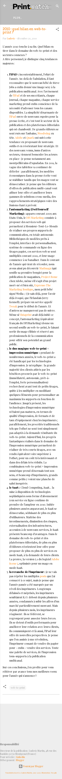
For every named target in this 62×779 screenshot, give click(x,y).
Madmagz (45, 268)
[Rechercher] (57, 7)
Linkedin (20, 757)
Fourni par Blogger (33, 766)
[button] (57, 29)
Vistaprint (26, 314)
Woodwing (44, 133)
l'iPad (16, 95)
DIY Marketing (35, 217)
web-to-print (18, 687)
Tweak (13, 306)
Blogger (20, 760)
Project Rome (49, 277)
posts (43, 576)
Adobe (19, 137)
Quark (30, 137)
